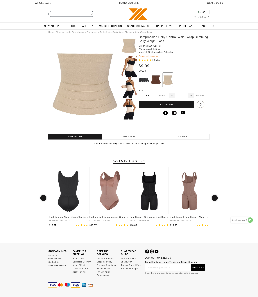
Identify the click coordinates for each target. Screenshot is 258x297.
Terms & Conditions (106, 265)
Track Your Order (81, 268)
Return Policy (103, 268)
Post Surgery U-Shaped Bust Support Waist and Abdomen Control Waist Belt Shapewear (149, 216)
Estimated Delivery (82, 261)
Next (215, 198)
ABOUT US (208, 26)
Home (51, 32)
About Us (52, 255)
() (201, 16)
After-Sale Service (57, 265)
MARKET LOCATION (110, 26)
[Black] (144, 80)
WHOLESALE (43, 2)
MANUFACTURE (129, 2)
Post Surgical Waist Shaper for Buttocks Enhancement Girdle (68, 216)
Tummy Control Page (131, 265)
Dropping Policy (104, 261)
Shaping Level (63, 32)
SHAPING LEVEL (164, 26)
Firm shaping (78, 32)
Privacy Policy (103, 271)
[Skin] (167, 80)
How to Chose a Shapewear (128, 260)
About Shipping (80, 265)
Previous (43, 198)
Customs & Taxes (105, 258)
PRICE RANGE (187, 26)
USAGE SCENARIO (138, 26)
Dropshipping (103, 275)
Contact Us (53, 262)
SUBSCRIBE (198, 267)
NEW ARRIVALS (53, 26)
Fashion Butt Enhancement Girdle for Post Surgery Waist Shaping (108, 216)
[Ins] (152, 251)
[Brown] (155, 80)
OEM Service (215, 2)
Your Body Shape (129, 268)
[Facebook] (147, 251)
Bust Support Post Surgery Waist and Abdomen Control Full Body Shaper (189, 216)
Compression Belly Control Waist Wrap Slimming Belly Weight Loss (119, 32)
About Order (79, 258)
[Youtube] (157, 251)
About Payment (80, 271)
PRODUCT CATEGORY (81, 26)
